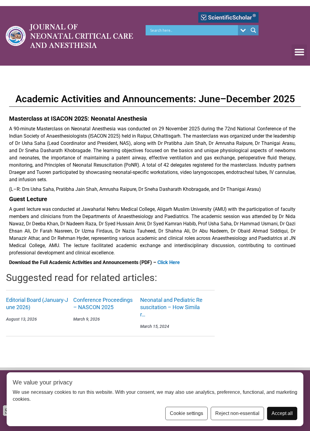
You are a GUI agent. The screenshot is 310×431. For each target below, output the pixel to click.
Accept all (282, 413)
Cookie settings (186, 413)
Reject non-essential (237, 413)
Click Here (168, 262)
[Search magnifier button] (253, 30)
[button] (299, 52)
